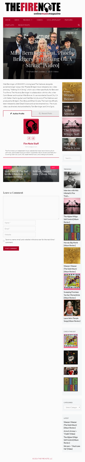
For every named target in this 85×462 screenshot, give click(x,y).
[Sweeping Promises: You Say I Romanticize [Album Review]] (71, 346)
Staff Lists (9, 25)
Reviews (26, 20)
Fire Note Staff (32, 71)
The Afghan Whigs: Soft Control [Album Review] (71, 440)
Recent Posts (24, 25)
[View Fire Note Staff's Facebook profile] (29, 138)
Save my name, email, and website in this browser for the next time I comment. (30, 240)
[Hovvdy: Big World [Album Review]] (71, 390)
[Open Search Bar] (79, 25)
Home (7, 20)
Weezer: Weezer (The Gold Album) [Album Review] (70, 425)
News (16, 20)
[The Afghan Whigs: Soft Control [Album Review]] (72, 136)
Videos (40, 20)
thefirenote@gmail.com (31, 147)
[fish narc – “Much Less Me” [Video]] (72, 150)
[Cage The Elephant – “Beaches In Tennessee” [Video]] (71, 373)
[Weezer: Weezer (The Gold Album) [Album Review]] (72, 100)
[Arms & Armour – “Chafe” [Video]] (72, 115)
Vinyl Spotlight (54, 20)
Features (68, 20)
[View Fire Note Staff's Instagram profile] (33, 138)
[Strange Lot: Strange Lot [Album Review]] (71, 363)
